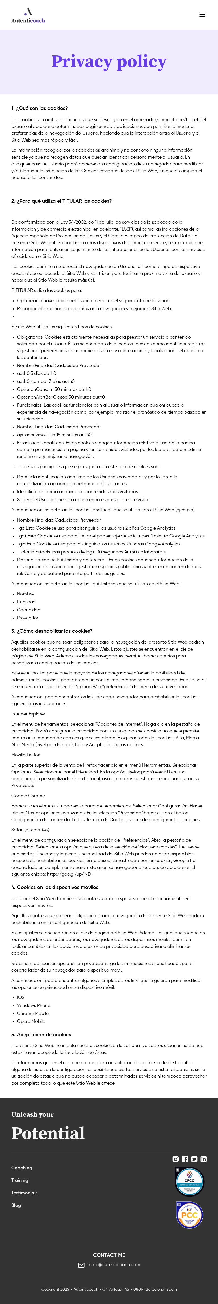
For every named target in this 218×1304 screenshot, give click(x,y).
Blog (16, 1205)
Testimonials (24, 1193)
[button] (202, 14)
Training (19, 1180)
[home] (28, 15)
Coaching (21, 1168)
